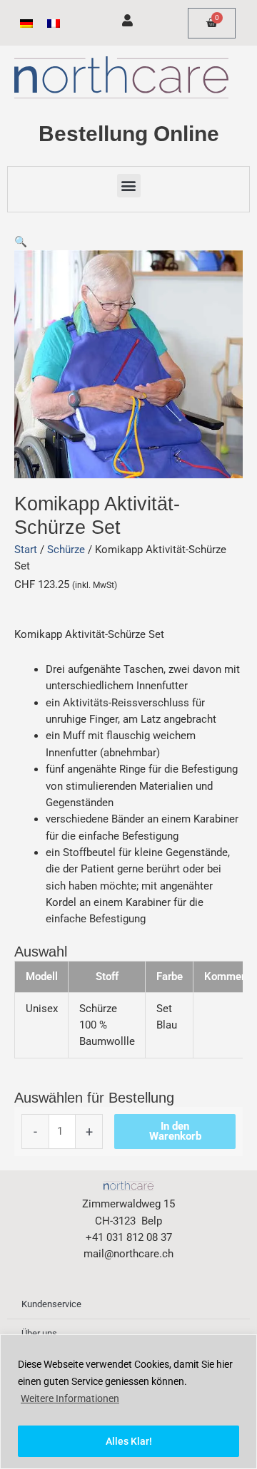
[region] (128, 1401)
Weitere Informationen (70, 1398)
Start (25, 549)
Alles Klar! (129, 1441)
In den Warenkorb (175, 1131)
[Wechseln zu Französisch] (53, 23)
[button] (129, 185)
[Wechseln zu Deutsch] (26, 23)
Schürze (66, 549)
